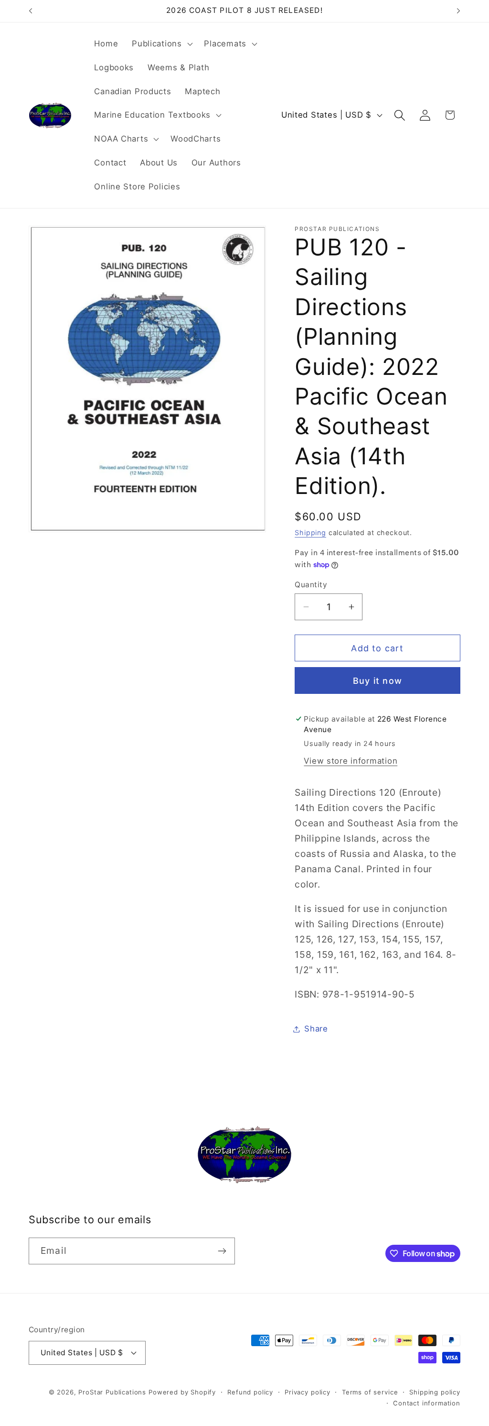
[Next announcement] (458, 11)
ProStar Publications (112, 1392)
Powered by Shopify (182, 1392)
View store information (350, 761)
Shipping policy (434, 1392)
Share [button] (316, 1028)
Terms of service (370, 1392)
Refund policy (250, 1392)
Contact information (426, 1403)
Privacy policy (307, 1392)
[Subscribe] (221, 1251)
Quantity (311, 584)
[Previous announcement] (30, 11)
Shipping (310, 532)
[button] (161, 44)
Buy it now (377, 681)
